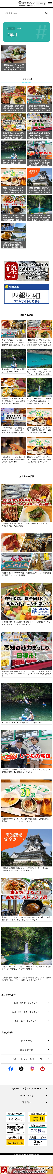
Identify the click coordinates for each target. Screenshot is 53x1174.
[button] (46, 13)
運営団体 (34, 1102)
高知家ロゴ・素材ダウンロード (29, 1088)
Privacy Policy (33, 1095)
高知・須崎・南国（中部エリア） (30, 1012)
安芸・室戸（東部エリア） (32, 1021)
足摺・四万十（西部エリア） (31, 1003)
